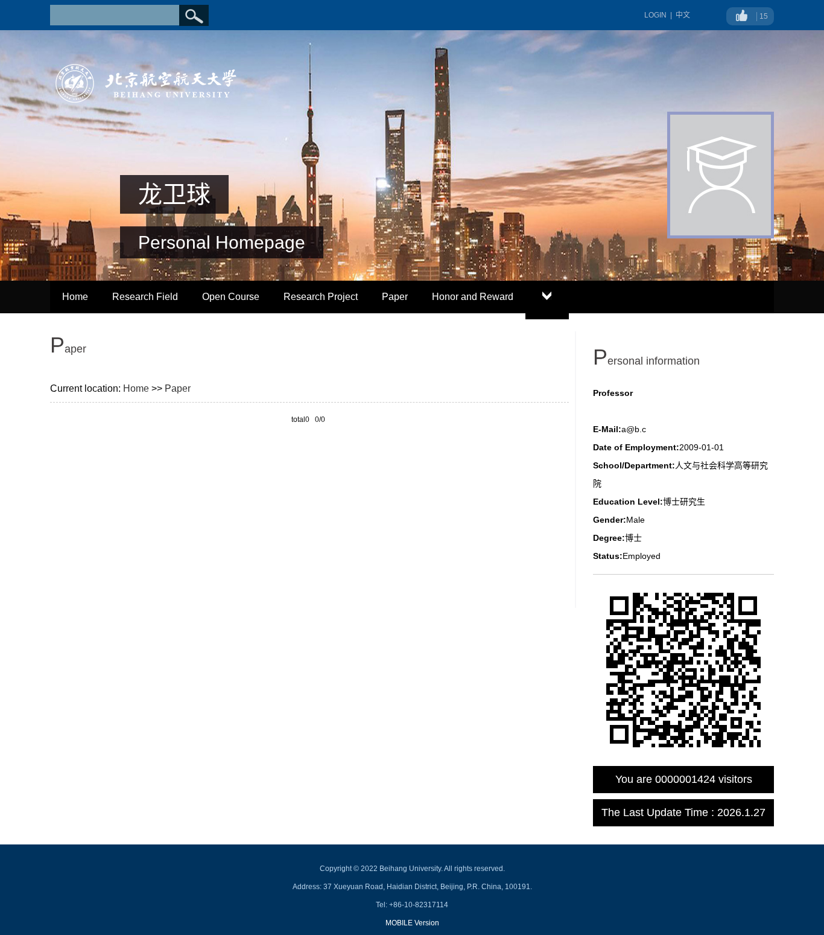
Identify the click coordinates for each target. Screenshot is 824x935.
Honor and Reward (472, 297)
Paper (395, 297)
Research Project (321, 297)
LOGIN (655, 15)
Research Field (145, 297)
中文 (683, 15)
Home (75, 297)
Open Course (230, 297)
